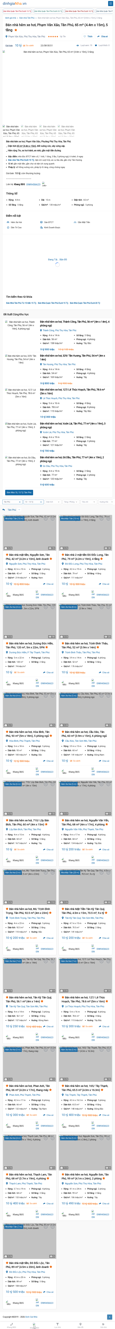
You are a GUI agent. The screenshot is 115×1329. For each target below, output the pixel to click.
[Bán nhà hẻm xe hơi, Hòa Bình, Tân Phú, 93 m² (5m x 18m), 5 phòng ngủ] (29, 710)
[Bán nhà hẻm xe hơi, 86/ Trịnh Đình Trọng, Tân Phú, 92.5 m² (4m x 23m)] (29, 887)
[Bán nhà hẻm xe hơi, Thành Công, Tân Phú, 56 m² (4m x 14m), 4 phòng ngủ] (21, 330)
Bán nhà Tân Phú (26, 18)
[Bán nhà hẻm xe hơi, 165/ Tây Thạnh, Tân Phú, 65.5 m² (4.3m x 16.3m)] (85, 1064)
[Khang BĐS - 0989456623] (8, 595)
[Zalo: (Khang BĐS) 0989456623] (44, 184)
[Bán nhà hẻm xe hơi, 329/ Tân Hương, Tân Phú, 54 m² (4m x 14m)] (21, 364)
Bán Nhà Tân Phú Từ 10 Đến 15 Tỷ (21, 303)
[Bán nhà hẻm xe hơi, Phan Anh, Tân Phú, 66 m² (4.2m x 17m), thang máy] (29, 1064)
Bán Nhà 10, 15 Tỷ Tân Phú (19, 492)
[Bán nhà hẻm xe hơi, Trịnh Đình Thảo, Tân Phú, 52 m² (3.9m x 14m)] (85, 621)
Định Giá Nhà (31, 1317)
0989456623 (33, 184)
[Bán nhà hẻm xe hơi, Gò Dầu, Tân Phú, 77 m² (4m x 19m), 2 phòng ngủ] (21, 466)
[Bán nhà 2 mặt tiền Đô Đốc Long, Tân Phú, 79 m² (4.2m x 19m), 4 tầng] (85, 533)
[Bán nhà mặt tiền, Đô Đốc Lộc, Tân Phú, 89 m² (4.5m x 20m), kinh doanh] (29, 1241)
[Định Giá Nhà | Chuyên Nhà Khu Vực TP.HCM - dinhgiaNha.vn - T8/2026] (14, 4)
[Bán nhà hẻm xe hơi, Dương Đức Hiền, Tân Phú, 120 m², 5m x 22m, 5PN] (29, 621)
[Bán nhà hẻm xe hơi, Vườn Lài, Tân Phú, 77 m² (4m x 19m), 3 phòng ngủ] (21, 432)
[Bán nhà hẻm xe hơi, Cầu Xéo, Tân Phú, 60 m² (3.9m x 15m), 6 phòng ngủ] (85, 710)
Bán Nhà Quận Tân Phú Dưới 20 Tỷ (48, 11)
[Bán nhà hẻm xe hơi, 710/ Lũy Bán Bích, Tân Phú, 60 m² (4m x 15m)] (29, 798)
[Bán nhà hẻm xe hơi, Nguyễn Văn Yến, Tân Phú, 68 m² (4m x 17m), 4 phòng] (85, 798)
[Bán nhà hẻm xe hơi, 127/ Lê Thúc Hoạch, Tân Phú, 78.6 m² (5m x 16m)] (21, 398)
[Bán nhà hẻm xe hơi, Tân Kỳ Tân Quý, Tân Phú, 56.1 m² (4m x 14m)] (29, 975)
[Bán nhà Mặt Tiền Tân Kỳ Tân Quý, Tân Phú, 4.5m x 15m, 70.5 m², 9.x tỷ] (85, 887)
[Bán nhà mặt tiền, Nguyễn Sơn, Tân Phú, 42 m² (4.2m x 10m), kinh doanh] (29, 533)
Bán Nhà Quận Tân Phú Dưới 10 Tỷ (79, 11)
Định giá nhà (10, 18)
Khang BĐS (18, 594)
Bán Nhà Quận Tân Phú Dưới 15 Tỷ (17, 11)
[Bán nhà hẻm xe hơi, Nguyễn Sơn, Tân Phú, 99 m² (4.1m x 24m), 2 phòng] (85, 1152)
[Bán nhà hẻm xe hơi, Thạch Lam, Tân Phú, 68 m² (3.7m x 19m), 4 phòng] (29, 1152)
